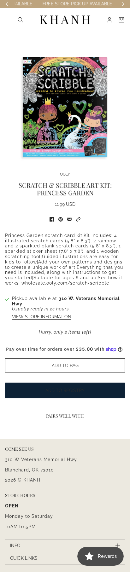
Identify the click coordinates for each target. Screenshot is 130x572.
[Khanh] (65, 20)
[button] (78, 219)
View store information (41, 317)
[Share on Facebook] (51, 219)
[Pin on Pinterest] (60, 219)
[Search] (20, 19)
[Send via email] (69, 219)
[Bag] (121, 19)
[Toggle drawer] (8, 20)
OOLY (65, 174)
